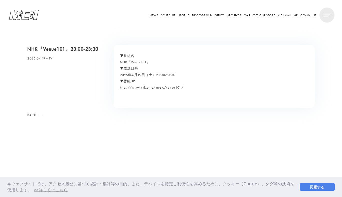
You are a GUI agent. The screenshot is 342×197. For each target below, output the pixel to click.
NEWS (153, 15)
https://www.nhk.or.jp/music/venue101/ (152, 87)
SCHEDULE (168, 15)
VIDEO (220, 15)
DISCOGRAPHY (202, 15)
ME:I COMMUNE (305, 15)
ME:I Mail (284, 15)
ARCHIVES (234, 15)
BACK (31, 115)
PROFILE (184, 15)
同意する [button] (317, 187)
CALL (247, 15)
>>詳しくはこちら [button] (51, 190)
